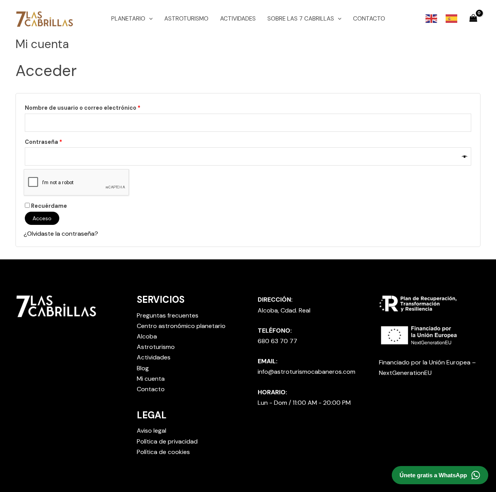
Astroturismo (156, 347)
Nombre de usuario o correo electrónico (98, 106)
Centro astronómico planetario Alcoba (181, 331)
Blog (143, 368)
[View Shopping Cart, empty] (473, 18)
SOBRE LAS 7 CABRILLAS (300, 18)
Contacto (151, 389)
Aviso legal (151, 430)
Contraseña (59, 140)
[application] (149, 18)
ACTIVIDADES (238, 18)
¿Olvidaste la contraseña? (61, 234)
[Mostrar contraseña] (464, 156)
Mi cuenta (151, 379)
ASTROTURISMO (186, 18)
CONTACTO (369, 18)
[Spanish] (452, 18)
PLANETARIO (128, 18)
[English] (432, 18)
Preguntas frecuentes (167, 315)
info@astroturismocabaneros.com (306, 372)
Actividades (153, 357)
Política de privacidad (167, 441)
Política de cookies (163, 452)
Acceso (42, 218)
